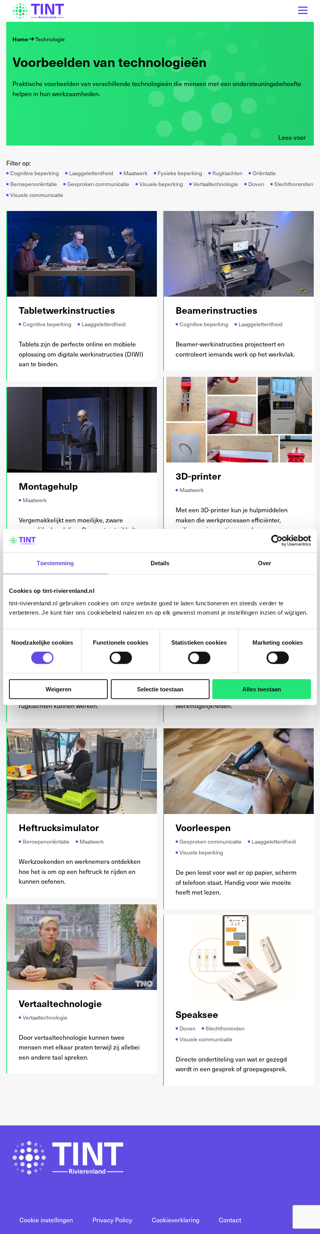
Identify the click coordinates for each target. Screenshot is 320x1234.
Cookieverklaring (175, 1219)
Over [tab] (264, 563)
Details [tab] (160, 563)
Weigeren (58, 689)
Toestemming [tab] (55, 563)
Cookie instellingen (46, 1219)
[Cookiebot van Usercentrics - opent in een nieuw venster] (277, 541)
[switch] (121, 658)
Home (20, 39)
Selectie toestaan (160, 689)
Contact (230, 1219)
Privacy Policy (112, 1219)
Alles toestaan (261, 689)
